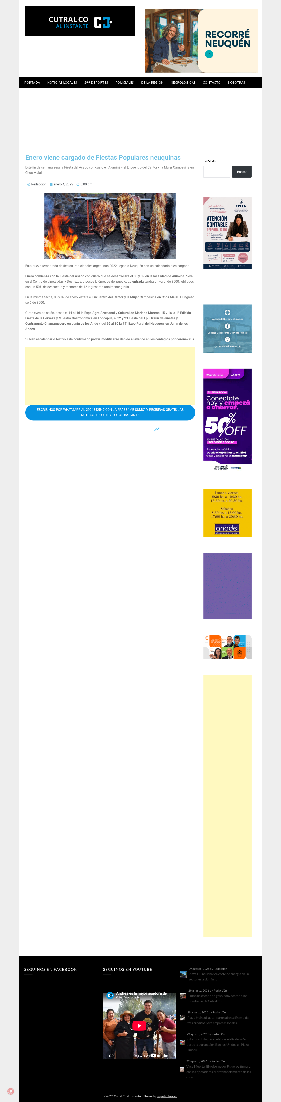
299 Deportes (96, 82)
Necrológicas (183, 82)
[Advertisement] (140, 119)
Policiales (124, 82)
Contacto (212, 82)
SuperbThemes (167, 1096)
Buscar (209, 161)
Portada (32, 82)
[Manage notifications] (10, 1091)
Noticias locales (62, 82)
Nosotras (236, 82)
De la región (152, 82)
